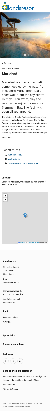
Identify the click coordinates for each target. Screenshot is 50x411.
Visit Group (26, 403)
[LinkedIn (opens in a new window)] (20, 361)
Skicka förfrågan (10, 389)
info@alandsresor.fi (11, 282)
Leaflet (22, 243)
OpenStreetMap (33, 243)
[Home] (18, 6)
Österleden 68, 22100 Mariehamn (23, 163)
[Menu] (44, 6)
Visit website (14, 159)
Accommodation (10, 317)
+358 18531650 (15, 155)
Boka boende (9, 384)
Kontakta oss (9, 302)
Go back (7, 63)
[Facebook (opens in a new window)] (6, 361)
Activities (7, 322)
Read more (7, 137)
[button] (25, 55)
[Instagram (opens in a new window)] (13, 361)
